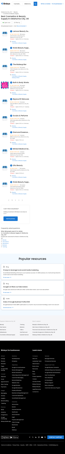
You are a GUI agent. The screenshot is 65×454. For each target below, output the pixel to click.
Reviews (3, 361)
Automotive (15, 404)
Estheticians (3, 332)
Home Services (16, 414)
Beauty (16, 12)
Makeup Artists (15, 77)
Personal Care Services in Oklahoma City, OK (44, 329)
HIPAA (30, 445)
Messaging (4, 393)
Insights (3, 398)
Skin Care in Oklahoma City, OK (40, 327)
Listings (3, 358)
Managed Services (49, 358)
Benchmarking (5, 401)
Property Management (18, 419)
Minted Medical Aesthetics (21, 149)
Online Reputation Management (20, 375)
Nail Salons (6, 243)
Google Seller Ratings (4, 369)
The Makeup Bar (19, 64)
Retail (13, 427)
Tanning (5, 247)
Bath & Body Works (21, 82)
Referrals (3, 363)
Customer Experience (17, 395)
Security (22, 445)
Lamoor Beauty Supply (21, 31)
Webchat (3, 376)
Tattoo (22, 329)
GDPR (27, 445)
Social (2, 379)
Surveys (3, 395)
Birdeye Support (49, 382)
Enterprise (14, 361)
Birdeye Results (36, 386)
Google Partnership (4, 418)
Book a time (35, 366)
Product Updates (36, 376)
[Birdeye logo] (6, 4)
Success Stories (36, 381)
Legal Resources (36, 389)
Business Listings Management (20, 393)
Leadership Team (37, 361)
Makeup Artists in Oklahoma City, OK (42, 335)
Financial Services (16, 409)
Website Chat (15, 382)
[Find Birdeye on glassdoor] (45, 437)
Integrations (4, 414)
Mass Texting (4, 384)
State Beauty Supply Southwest (21, 48)
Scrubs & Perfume (20, 116)
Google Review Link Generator (52, 372)
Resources (35, 369)
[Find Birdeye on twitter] (32, 437)
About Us (34, 358)
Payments (3, 387)
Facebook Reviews (16, 390)
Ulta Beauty (18, 165)
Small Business (16, 358)
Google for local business (18, 367)
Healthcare (15, 412)
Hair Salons (6, 241)
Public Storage (15, 422)
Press (33, 374)
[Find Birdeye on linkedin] (35, 437)
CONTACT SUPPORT (55, 437)
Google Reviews (16, 385)
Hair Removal (23, 332)
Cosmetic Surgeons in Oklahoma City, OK (43, 332)
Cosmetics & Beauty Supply (19, 43)
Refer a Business (49, 385)
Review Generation (17, 372)
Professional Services (50, 361)
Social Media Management (19, 398)
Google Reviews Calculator (52, 367)
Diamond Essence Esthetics (21, 132)
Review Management (17, 370)
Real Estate (15, 424)
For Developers (49, 380)
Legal (13, 417)
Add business (10, 219)
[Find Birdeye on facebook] (29, 437)
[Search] (35, 4)
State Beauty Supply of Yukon (21, 182)
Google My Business (17, 388)
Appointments (5, 381)
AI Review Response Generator (53, 370)
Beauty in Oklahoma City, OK (40, 324)
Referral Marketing (16, 380)
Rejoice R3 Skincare (21, 99)
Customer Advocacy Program (52, 388)
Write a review (45, 4)
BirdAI (2, 409)
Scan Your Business (50, 375)
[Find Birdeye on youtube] (42, 437)
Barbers (5, 245)
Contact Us (35, 391)
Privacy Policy (16, 445)
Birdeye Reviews (36, 384)
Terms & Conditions (6, 445)
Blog (33, 371)
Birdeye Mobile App (6, 421)
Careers (34, 379)
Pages (2, 366)
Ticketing (3, 403)
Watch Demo (35, 363)
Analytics (3, 412)
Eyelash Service (24, 335)
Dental (13, 407)
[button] (22, 200)
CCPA (34, 445)
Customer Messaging (17, 377)
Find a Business (49, 377)
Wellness (14, 430)
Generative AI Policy (42, 445)
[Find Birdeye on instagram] (39, 437)
